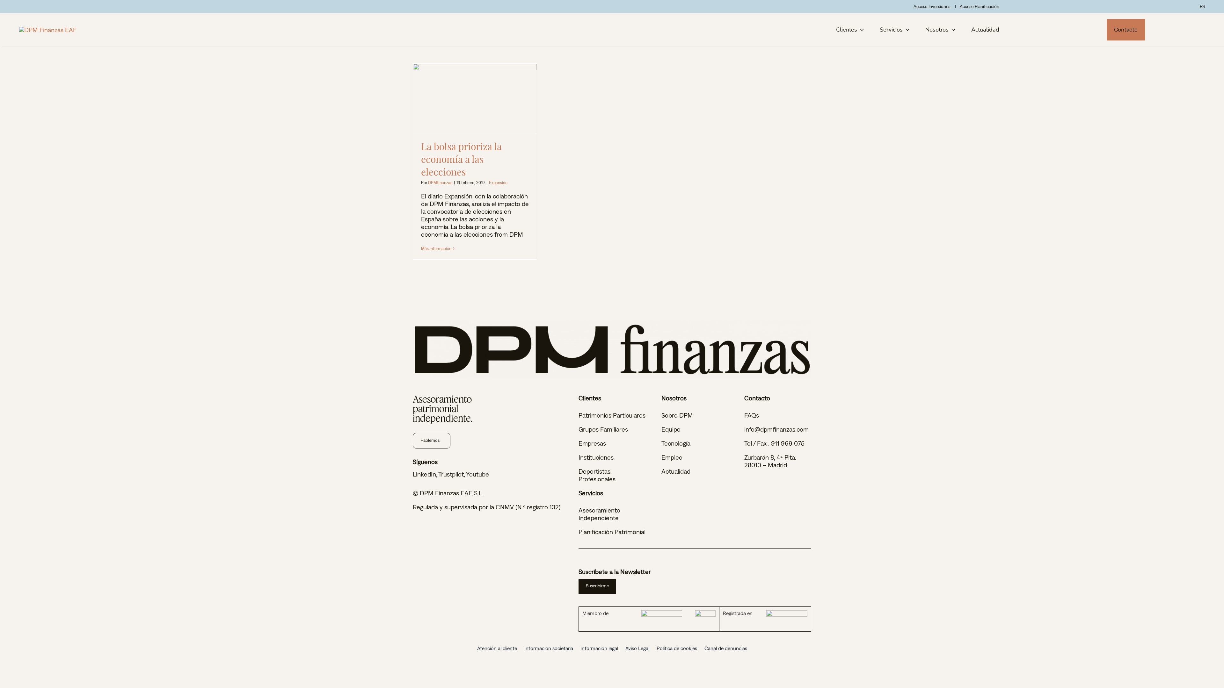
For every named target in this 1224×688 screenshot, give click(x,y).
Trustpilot (451, 474)
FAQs (751, 415)
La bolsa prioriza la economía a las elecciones (475, 98)
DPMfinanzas (440, 182)
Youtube (477, 474)
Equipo (671, 429)
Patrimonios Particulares (612, 415)
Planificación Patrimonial (612, 531)
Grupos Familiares (603, 429)
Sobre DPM (677, 415)
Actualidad (675, 471)
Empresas (592, 443)
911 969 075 (788, 443)
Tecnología (675, 443)
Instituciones (596, 457)
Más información (436, 248)
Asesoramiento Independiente (599, 513)
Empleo (671, 457)
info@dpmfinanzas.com (776, 429)
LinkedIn (424, 474)
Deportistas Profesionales (597, 475)
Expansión (498, 182)
